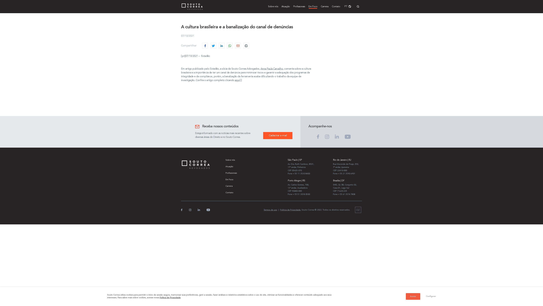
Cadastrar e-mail (278, 135)
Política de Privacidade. (290, 210)
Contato (336, 7)
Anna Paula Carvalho (272, 69)
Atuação (286, 7)
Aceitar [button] (413, 296)
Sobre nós (273, 7)
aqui (237, 80)
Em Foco (312, 7)
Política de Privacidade (170, 298)
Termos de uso (270, 210)
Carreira (324, 7)
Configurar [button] (431, 296)
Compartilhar (189, 45)
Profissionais (299, 7)
